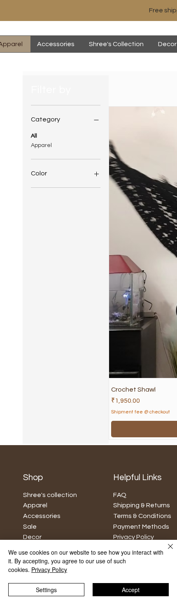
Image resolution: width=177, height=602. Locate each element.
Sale (30, 526)
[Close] (165, 551)
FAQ (119, 495)
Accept (131, 590)
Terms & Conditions (142, 516)
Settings (46, 590)
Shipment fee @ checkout (140, 412)
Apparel (41, 145)
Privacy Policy (49, 569)
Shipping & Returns (141, 505)
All (34, 136)
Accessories (42, 516)
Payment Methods (141, 526)
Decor (32, 537)
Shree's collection (50, 495)
